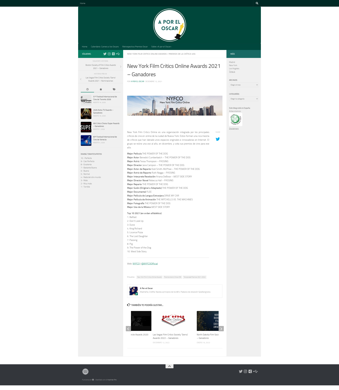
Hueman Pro (112, 380)
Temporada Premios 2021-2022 (195, 277)
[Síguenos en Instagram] (109, 53)
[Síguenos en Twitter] (104, 53)
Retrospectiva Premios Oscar (135, 46)
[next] (221, 328)
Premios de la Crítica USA (182, 54)
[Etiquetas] (114, 89)
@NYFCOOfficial (149, 263)
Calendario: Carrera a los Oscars (105, 46)
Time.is (232, 72)
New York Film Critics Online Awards (147, 54)
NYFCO (136, 263)
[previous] (128, 328)
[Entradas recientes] (87, 89)
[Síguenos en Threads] (117, 53)
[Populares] (100, 89)
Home (82, 3)
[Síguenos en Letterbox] (113, 53)
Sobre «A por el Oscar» (161, 46)
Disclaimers (234, 128)
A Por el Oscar (137, 81)
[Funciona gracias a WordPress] (93, 380)
